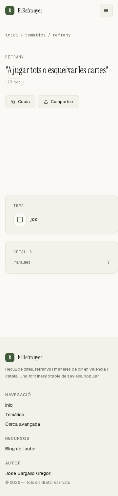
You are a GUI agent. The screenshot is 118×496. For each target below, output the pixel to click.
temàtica (35, 35)
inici (11, 35)
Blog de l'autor (20, 449)
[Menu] (106, 10)
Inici (9, 405)
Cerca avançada (22, 424)
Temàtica (14, 415)
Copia (24, 101)
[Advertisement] (59, 151)
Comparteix (62, 101)
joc (17, 82)
